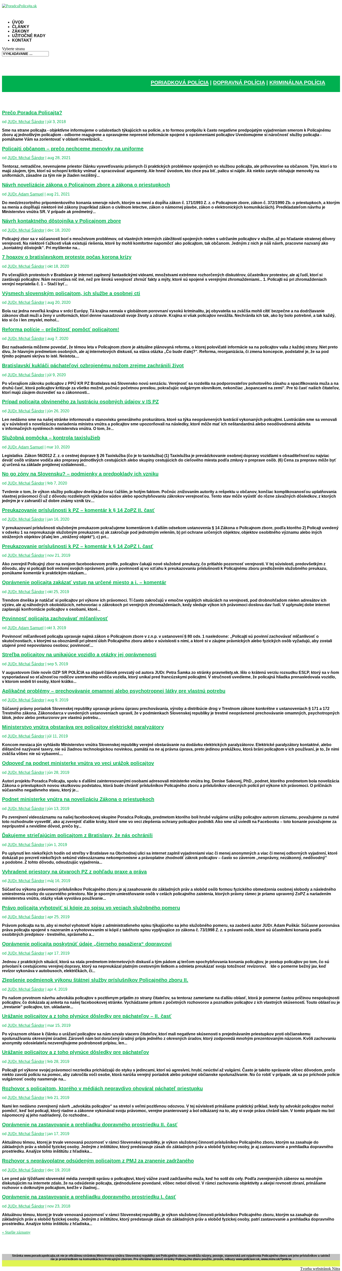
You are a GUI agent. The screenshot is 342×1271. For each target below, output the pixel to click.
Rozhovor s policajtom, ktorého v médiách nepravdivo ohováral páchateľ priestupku (102, 1088)
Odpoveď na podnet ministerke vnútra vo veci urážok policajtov (78, 763)
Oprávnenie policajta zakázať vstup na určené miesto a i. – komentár (84, 582)
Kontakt (22, 40)
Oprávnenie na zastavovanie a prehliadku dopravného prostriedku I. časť (89, 1197)
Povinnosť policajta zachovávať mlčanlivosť (55, 618)
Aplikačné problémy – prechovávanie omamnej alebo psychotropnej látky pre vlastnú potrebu (113, 691)
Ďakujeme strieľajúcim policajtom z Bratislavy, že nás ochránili (77, 835)
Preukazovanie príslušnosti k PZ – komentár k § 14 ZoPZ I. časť (77, 546)
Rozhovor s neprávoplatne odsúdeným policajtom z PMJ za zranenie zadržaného (98, 1160)
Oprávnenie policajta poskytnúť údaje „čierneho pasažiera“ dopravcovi (87, 944)
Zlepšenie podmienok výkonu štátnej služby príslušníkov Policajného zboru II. (95, 980)
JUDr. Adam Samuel (26, 194)
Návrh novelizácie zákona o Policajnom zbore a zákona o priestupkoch (86, 185)
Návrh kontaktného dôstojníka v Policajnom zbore (61, 221)
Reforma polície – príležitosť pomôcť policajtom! (60, 329)
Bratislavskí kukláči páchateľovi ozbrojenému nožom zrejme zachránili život (93, 365)
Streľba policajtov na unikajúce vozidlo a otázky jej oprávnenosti (79, 654)
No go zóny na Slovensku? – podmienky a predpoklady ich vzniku (80, 474)
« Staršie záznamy (16, 1232)
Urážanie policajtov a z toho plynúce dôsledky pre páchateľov (75, 1052)
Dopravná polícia (239, 82)
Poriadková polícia (180, 82)
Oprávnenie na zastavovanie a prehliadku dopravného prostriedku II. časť (90, 1124)
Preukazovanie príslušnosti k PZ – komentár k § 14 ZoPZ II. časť (78, 510)
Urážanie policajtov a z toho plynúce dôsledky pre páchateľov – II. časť (87, 1016)
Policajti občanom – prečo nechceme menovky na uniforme (72, 148)
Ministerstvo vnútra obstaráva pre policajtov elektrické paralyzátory (83, 727)
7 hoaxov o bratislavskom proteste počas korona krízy (66, 257)
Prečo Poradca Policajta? (32, 112)
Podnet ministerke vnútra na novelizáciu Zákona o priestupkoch (78, 799)
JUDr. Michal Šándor (26, 122)
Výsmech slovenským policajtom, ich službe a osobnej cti (71, 293)
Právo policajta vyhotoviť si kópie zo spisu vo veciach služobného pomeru (91, 908)
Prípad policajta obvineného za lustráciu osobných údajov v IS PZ (80, 401)
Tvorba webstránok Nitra (320, 1268)
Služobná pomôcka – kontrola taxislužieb (51, 437)
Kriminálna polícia (297, 82)
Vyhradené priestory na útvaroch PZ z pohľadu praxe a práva (74, 871)
